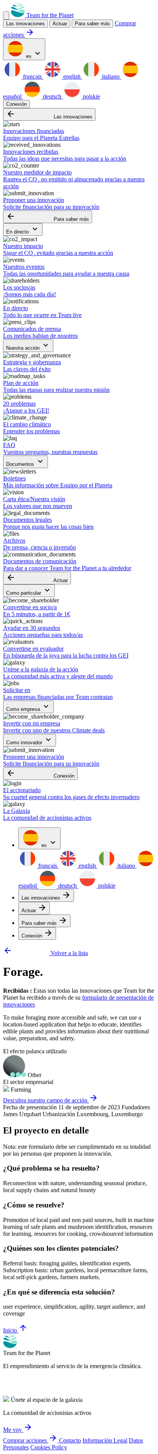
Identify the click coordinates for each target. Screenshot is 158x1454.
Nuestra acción (28, 345)
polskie (90, 96)
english (72, 76)
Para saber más (92, 23)
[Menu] (6, 16)
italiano (110, 76)
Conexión (16, 104)
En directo (23, 229)
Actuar (37, 578)
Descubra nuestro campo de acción (50, 1100)
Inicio (15, 1330)
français (32, 76)
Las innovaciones (49, 114)
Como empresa (28, 707)
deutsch (52, 96)
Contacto (70, 1440)
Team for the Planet (49, 15)
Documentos (25, 462)
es (33, 54)
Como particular (29, 591)
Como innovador (29, 740)
